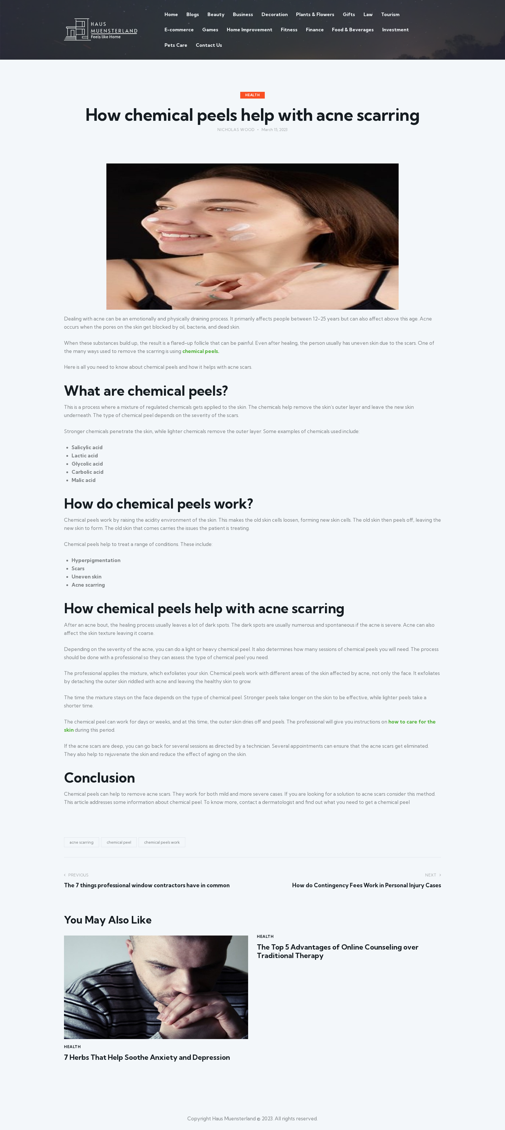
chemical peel (119, 842)
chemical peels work (162, 842)
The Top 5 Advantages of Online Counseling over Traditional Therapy (337, 951)
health (252, 95)
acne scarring (82, 842)
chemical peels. (200, 351)
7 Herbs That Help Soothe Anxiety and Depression (147, 1057)
